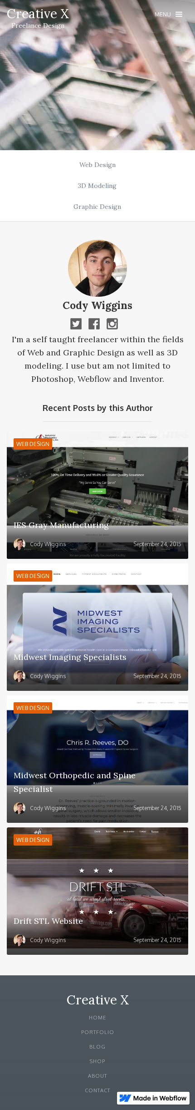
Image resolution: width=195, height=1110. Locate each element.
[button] (168, 14)
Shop (97, 1061)
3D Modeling (97, 186)
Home (97, 1017)
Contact (97, 1090)
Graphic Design (97, 207)
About (97, 1076)
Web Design (97, 165)
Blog (97, 1047)
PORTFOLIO (97, 1032)
